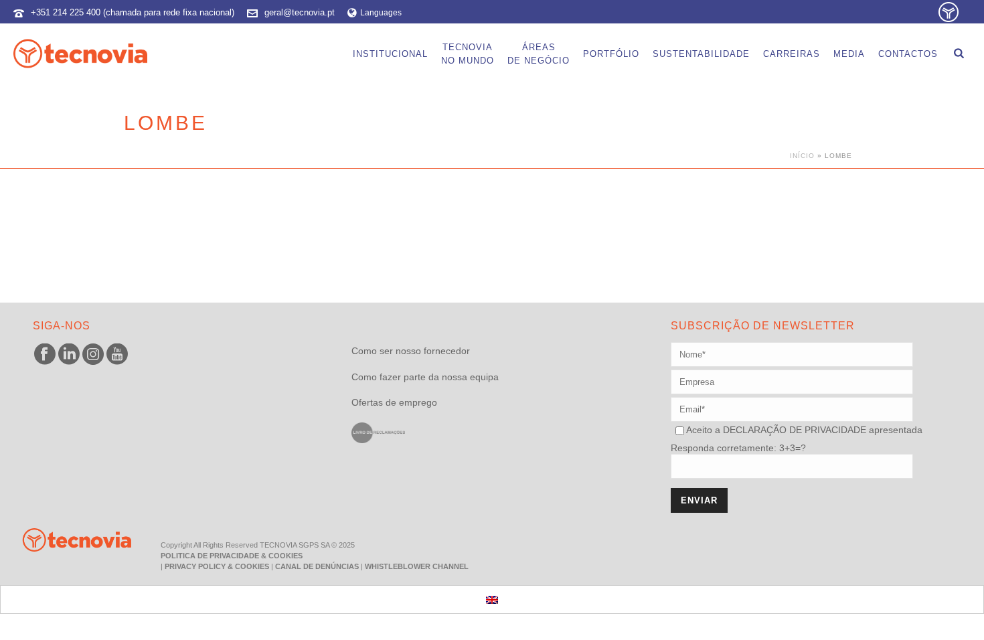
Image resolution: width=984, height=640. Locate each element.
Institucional (390, 54)
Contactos (908, 54)
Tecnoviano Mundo (467, 54)
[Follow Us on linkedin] (69, 354)
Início (802, 155)
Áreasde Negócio (538, 54)
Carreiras (791, 54)
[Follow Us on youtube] (117, 354)
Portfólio (611, 54)
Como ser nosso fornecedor (410, 350)
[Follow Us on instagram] (93, 354)
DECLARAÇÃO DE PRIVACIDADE (793, 429)
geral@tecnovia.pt (299, 12)
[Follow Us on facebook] (45, 354)
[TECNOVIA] (67, 539)
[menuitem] (492, 599)
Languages (381, 12)
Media (849, 54)
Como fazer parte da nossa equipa (425, 377)
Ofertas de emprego (394, 402)
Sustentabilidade (701, 54)
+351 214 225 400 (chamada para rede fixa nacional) (132, 12)
